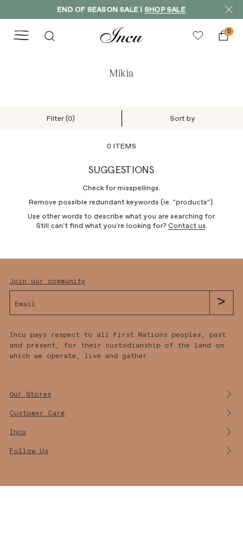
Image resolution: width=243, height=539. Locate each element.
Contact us (187, 225)
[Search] (49, 35)
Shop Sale (165, 9)
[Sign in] (198, 35)
